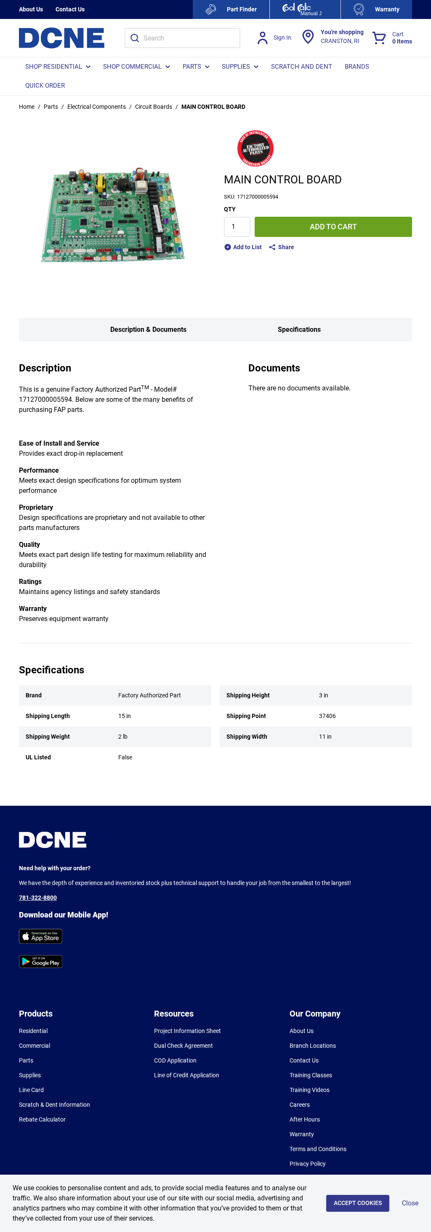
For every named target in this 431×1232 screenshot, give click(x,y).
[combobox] (182, 38)
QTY (230, 209)
